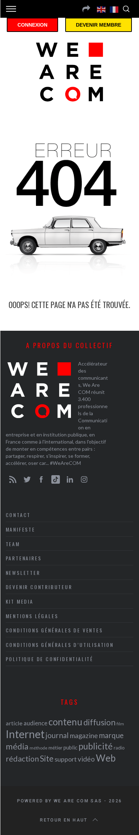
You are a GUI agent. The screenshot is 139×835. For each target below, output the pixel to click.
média (17, 746)
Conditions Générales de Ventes (54, 630)
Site (46, 758)
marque (111, 735)
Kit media (20, 601)
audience (35, 723)
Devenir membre (98, 25)
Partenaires (24, 558)
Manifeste (20, 529)
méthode (38, 748)
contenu (65, 721)
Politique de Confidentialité (49, 659)
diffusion (99, 722)
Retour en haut (64, 820)
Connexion (32, 25)
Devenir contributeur (39, 586)
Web (105, 758)
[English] (101, 9)
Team (13, 544)
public (70, 747)
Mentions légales (32, 616)
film (120, 723)
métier (55, 748)
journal (57, 735)
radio (119, 748)
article (14, 723)
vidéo (86, 759)
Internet (25, 733)
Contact (18, 514)
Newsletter (23, 572)
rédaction (22, 758)
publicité (95, 746)
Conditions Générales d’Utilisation (60, 644)
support (66, 759)
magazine (84, 735)
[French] (114, 9)
